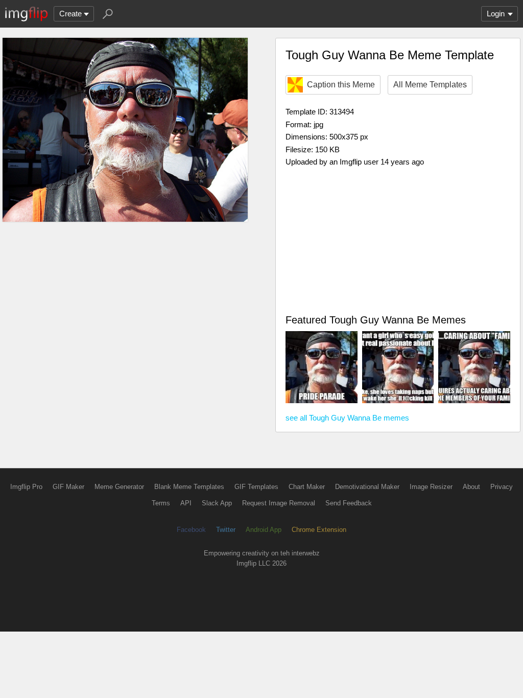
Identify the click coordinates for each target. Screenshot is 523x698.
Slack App (217, 503)
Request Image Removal (278, 503)
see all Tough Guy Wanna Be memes (347, 417)
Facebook (191, 529)
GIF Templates (256, 487)
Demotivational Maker (367, 487)
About (471, 487)
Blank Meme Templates (189, 487)
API (186, 503)
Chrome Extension (319, 529)
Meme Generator (119, 487)
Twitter (225, 529)
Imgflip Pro (26, 487)
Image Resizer (431, 487)
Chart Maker (307, 487)
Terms (161, 503)
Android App (263, 529)
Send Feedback (348, 503)
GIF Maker (68, 487)
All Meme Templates (430, 84)
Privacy (501, 487)
